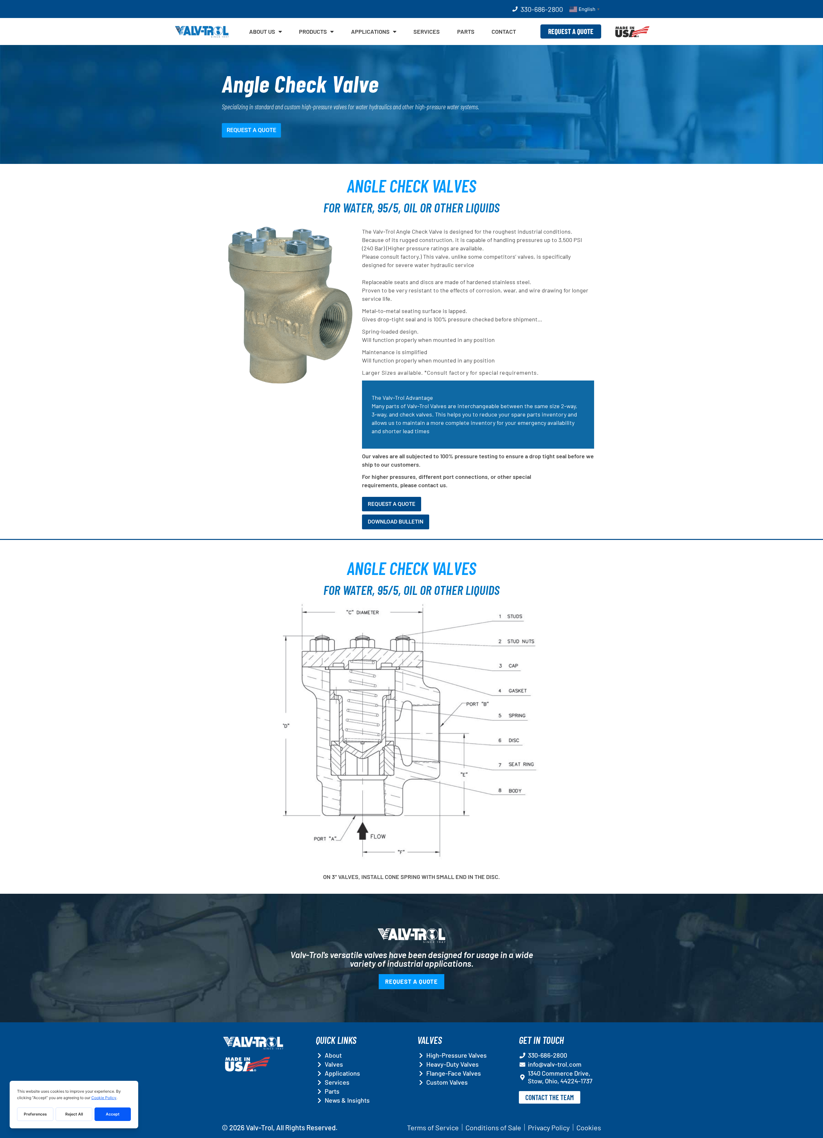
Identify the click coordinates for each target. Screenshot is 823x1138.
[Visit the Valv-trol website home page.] (202, 32)
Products (313, 31)
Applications (370, 31)
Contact (504, 31)
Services (426, 31)
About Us (262, 31)
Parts (466, 31)
